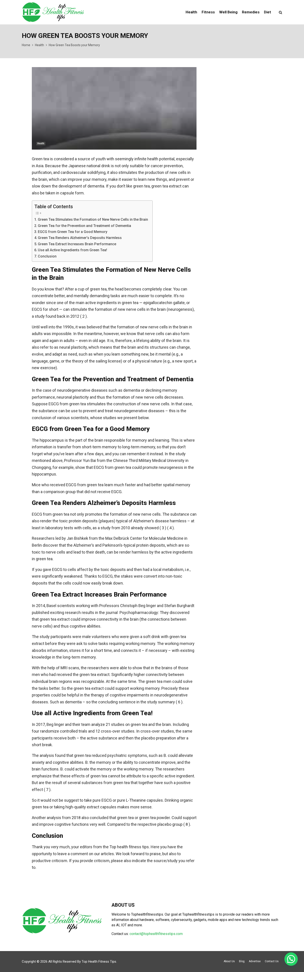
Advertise (255, 961)
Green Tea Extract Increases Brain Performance (77, 244)
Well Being (228, 12)
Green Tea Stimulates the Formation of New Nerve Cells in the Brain (93, 219)
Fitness (208, 12)
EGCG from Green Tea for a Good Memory (72, 232)
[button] (291, 959)
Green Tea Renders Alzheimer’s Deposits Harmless (80, 238)
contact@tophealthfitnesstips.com (156, 934)
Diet (267, 12)
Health (191, 12)
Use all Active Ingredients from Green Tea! (72, 250)
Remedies (250, 12)
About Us (229, 961)
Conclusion (47, 256)
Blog (242, 961)
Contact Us (272, 961)
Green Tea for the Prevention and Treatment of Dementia (84, 226)
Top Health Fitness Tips (99, 962)
